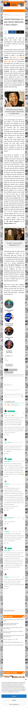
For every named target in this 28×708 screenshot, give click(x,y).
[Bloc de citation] (16, 394)
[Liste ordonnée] (13, 394)
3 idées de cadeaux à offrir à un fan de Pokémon (13, 645)
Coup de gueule (13, 369)
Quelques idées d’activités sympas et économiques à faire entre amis (10, 624)
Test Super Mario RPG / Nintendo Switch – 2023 (12, 642)
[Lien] (20, 394)
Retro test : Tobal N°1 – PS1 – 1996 (10, 639)
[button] (26, 679)
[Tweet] (20, 32)
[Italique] (7, 394)
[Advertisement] (14, 658)
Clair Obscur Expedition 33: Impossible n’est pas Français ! (13, 620)
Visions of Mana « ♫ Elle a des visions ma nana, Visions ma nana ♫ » (13, 628)
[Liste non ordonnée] (14, 394)
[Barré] (11, 394)
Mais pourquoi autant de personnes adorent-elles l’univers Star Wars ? (13, 636)
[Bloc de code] (18, 394)
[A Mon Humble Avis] (13, 4)
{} (21, 394)
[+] (5, 396)
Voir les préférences (14, 704)
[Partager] (12, 32)
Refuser (14, 700)
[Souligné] (9, 394)
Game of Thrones (9, 372)
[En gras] (5, 394)
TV (4, 27)
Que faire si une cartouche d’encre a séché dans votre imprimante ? (13, 632)
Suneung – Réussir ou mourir (14, 374)
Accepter (14, 696)
